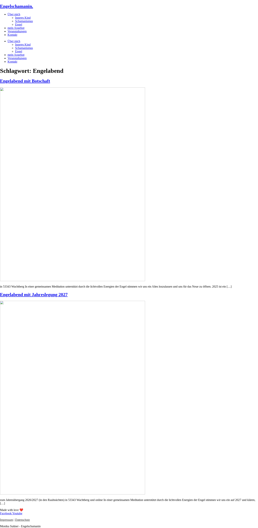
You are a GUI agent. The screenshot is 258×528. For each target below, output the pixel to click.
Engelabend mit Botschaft (25, 81)
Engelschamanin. (16, 6)
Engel (18, 24)
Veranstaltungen (17, 31)
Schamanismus (24, 21)
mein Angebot (16, 28)
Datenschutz (22, 519)
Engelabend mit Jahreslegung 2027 (34, 294)
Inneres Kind (23, 17)
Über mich (14, 14)
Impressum (6, 519)
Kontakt (12, 34)
